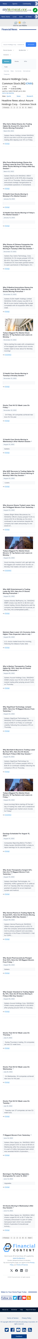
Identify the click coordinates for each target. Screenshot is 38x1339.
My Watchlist (22, 50)
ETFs (25, 61)
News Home (5, 17)
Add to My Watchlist (8, 93)
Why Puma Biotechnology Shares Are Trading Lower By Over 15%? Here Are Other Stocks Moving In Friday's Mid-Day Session (19, 165)
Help (21, 1309)
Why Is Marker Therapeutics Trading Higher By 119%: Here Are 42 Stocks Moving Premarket (17, 668)
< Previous (6, 107)
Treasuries (6, 74)
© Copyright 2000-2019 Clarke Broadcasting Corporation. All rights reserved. (19, 1323)
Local (14, 17)
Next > (30, 107)
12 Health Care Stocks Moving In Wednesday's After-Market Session (17, 441)
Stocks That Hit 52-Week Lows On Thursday (16, 1034)
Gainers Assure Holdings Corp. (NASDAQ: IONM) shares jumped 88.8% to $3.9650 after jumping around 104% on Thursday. (19, 1005)
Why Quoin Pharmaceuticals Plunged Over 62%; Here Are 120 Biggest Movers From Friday (18, 960)
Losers (7, 483)
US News (28, 17)
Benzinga (7, 143)
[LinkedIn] (21, 1270)
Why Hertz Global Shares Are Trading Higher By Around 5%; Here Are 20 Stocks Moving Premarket (17, 126)
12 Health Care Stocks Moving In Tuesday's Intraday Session (15, 374)
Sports (14, 4)
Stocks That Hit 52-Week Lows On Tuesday (16, 1102)
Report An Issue (31, 1309)
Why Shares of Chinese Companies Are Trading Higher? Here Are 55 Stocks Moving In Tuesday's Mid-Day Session (18, 246)
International (26, 71)
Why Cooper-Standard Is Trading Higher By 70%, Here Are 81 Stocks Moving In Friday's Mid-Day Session (18, 994)
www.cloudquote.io (19, 1258)
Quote (9, 96)
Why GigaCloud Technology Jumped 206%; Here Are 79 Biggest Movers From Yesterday (19, 709)
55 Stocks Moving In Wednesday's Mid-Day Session (18, 1207)
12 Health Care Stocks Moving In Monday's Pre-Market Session (15, 195)
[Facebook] (16, 1270)
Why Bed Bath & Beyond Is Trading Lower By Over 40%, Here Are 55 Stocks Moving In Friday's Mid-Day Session (19, 752)
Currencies (18, 71)
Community (27, 4)
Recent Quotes (7, 50)
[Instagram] (26, 1270)
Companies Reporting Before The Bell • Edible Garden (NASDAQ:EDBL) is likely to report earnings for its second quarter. (19, 845)
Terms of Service (12, 1318)
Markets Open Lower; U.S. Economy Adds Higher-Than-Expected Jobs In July (19, 633)
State (21, 17)
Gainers (7, 449)
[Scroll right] (36, 4)
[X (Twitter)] (11, 1270)
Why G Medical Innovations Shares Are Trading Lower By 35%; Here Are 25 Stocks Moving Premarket (18, 289)
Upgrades (8, 1183)
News (5, 4)
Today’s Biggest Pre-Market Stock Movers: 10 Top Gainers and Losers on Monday (17, 335)
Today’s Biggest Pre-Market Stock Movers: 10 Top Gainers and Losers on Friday (17, 795)
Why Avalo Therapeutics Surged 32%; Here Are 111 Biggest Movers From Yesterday (17, 872)
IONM (29, 83)
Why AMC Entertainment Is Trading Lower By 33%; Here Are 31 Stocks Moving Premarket (16, 591)
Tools (5, 67)
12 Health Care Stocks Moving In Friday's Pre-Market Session (19, 214)
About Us (5, 1309)
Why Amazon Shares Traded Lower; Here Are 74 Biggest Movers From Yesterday (19, 506)
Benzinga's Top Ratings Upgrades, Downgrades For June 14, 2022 (16, 1175)
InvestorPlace (8, 354)
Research (30, 96)
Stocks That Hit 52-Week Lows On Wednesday (16, 1068)
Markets (6, 61)
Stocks (17, 61)
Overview (6, 71)
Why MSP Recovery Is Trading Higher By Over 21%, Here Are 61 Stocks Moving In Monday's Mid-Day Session (18, 473)
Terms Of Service (22, 1265)
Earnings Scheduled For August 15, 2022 (16, 835)
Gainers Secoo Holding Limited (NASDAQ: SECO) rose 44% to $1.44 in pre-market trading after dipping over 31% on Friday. (19, 137)
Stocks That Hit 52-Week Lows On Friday (16, 406)
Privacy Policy (26, 1318)
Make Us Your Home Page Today (13, 1292)
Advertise (14, 1309)
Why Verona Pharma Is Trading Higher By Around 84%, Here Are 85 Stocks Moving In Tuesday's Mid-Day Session (19, 915)
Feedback (19, 1336)
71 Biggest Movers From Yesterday (17, 1135)
